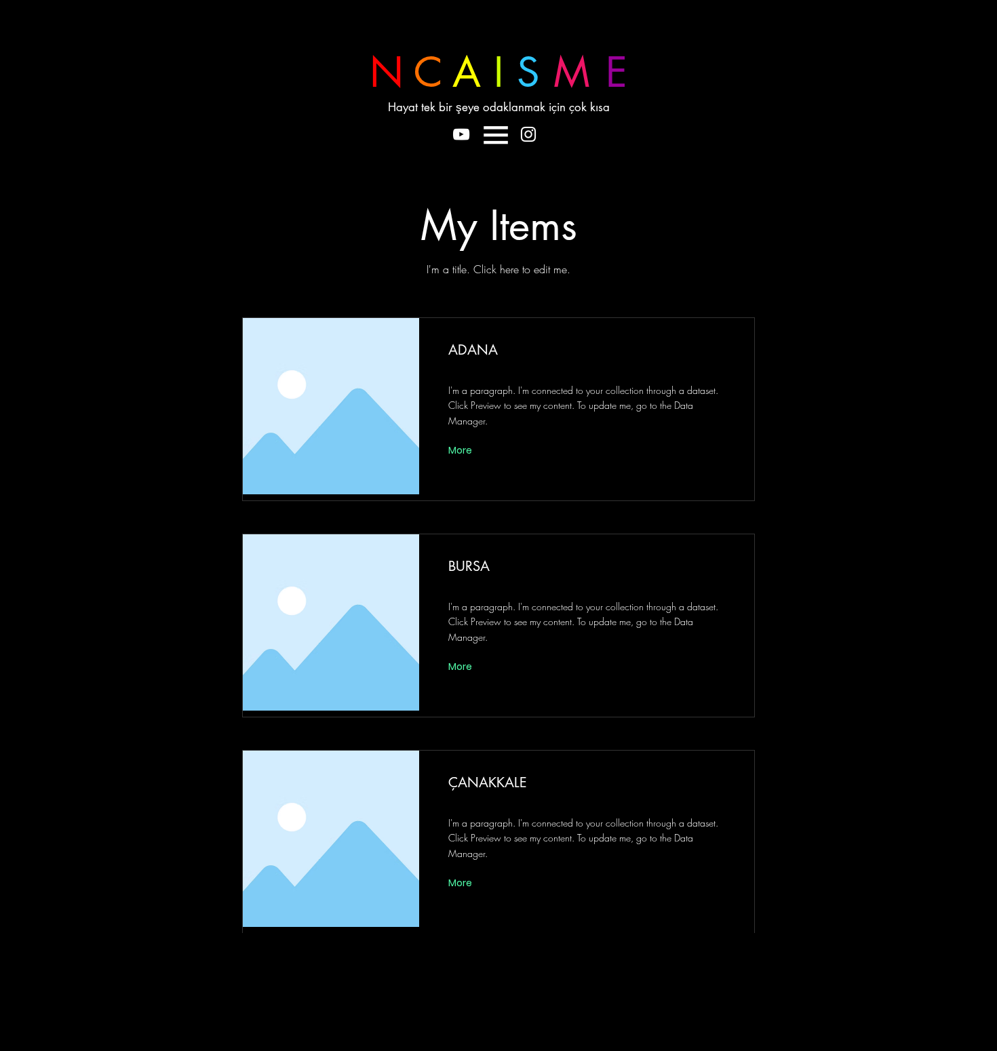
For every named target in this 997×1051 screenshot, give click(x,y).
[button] (495, 135)
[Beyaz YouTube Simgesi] (461, 134)
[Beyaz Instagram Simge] (528, 134)
